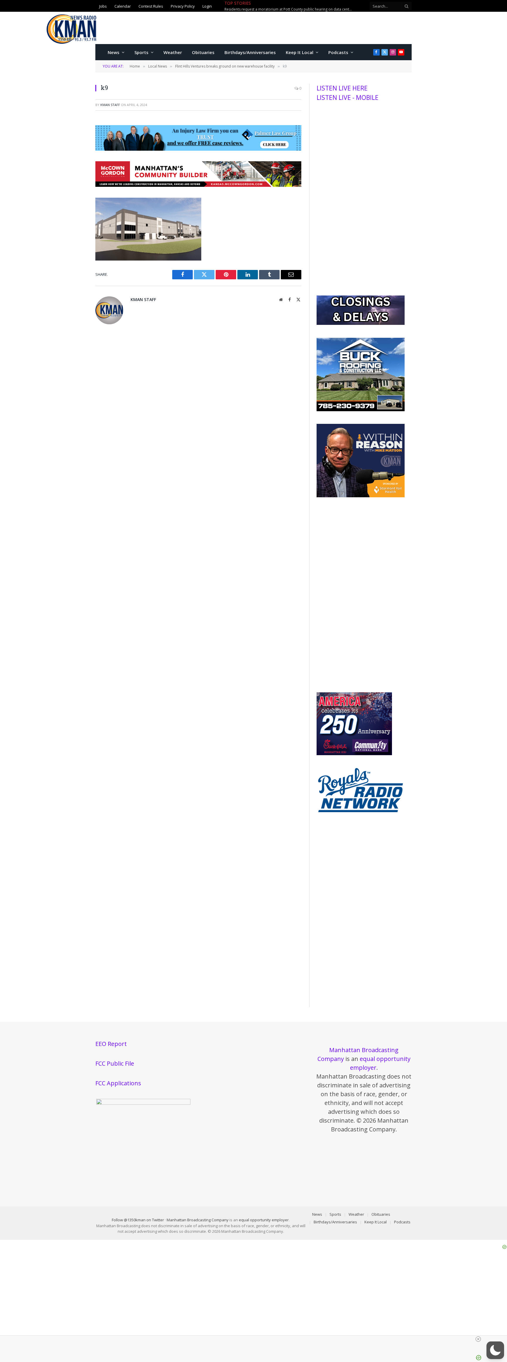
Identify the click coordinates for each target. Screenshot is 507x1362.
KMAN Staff (110, 105)
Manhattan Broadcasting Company (198, 1219)
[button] (495, 1350)
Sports (141, 52)
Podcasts (338, 52)
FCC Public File (114, 1063)
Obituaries (203, 52)
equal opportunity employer (264, 1219)
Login (207, 6)
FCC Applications (118, 1083)
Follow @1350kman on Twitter (138, 1219)
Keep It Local (299, 52)
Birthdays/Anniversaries (250, 52)
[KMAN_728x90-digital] (198, 185)
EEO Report (111, 1044)
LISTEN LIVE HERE (342, 88)
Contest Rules (150, 6)
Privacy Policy (183, 6)
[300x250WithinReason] (361, 495)
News (113, 52)
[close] (478, 1339)
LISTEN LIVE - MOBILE (347, 97)
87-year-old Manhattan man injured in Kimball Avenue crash (310, 6)
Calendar (122, 6)
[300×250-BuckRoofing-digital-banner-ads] (361, 409)
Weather (172, 52)
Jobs (103, 6)
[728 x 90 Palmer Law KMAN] (198, 149)
